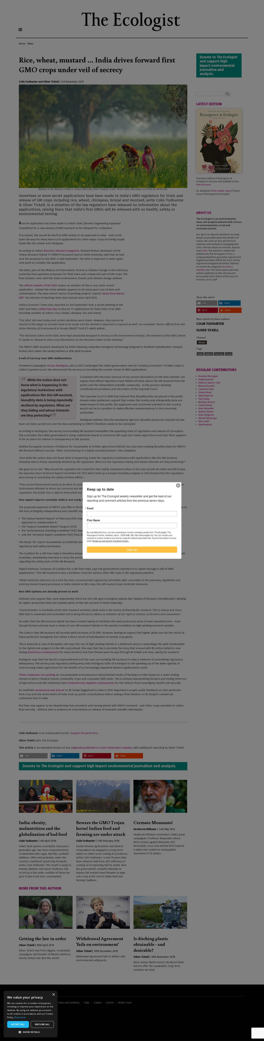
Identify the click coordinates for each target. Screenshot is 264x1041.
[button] (30, 1032)
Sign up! (132, 549)
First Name (93, 520)
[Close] (178, 485)
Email (90, 508)
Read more (20, 1017)
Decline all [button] (42, 1024)
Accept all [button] (18, 1024)
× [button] (53, 994)
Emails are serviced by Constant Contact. (110, 540)
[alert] (30, 1014)
